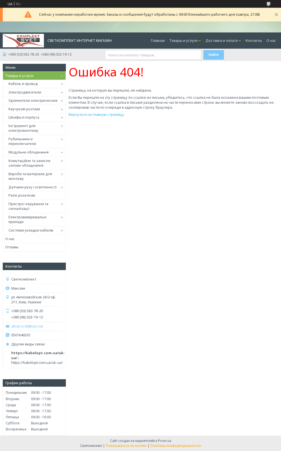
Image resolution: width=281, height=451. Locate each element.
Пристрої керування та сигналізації (28, 206)
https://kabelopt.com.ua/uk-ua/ (37, 362)
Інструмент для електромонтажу (23, 128)
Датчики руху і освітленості (33, 187)
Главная (158, 40)
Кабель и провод (23, 83)
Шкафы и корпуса (24, 117)
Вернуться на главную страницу (96, 114)
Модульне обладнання (29, 152)
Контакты (254, 40)
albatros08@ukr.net (27, 326)
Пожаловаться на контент (126, 445)
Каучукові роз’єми (24, 108)
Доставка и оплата (222, 40)
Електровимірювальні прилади (27, 219)
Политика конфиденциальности (175, 445)
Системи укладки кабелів (31, 230)
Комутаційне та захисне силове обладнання (29, 163)
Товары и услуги (183, 40)
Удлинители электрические (33, 100)
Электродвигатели (25, 92)
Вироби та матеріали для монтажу (30, 176)
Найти (213, 55)
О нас (271, 40)
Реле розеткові (22, 195)
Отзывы (11, 246)
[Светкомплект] (23, 40)
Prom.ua (164, 440)
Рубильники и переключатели (22, 141)
